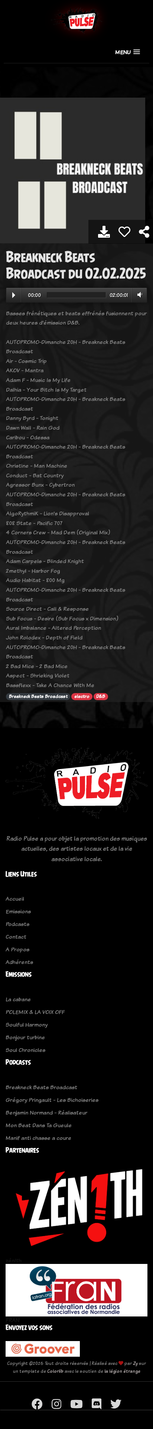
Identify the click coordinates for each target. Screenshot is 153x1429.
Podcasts (17, 924)
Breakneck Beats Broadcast (38, 696)
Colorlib (55, 1371)
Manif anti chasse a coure (38, 1138)
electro (81, 696)
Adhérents (19, 962)
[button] (127, 52)
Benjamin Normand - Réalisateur (46, 1112)
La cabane (18, 999)
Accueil (15, 898)
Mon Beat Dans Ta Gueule (39, 1125)
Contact (16, 936)
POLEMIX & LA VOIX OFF (35, 1012)
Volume (138, 295)
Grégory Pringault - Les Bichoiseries (52, 1100)
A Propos (17, 949)
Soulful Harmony (27, 1024)
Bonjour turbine (25, 1037)
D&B (100, 696)
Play (13, 295)
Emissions (18, 911)
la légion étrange (122, 1371)
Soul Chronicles (25, 1050)
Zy (135, 1363)
